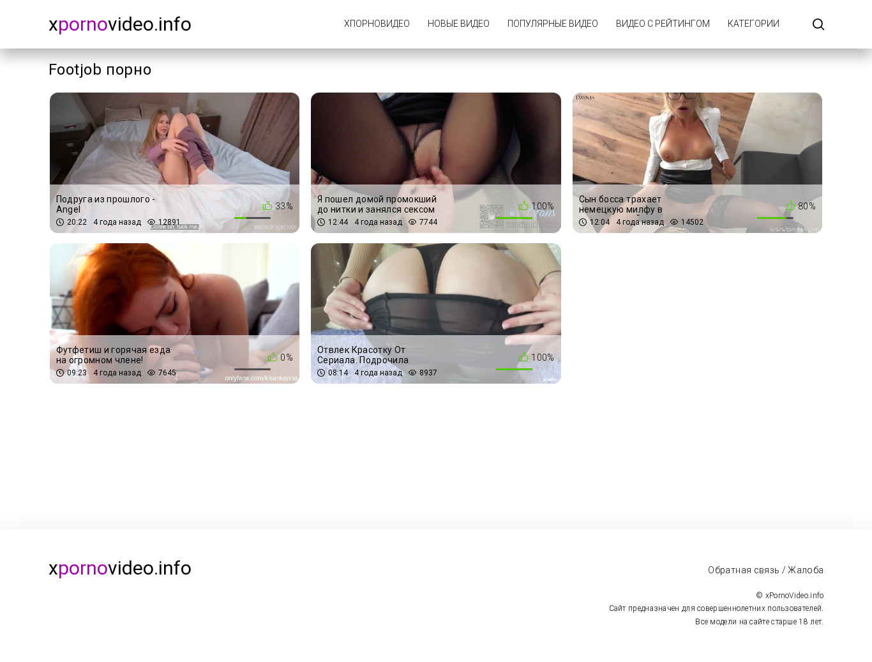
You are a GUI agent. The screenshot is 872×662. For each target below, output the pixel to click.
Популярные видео (552, 24)
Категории (753, 24)
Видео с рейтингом (663, 24)
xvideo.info (120, 24)
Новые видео (459, 24)
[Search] (818, 25)
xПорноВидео (377, 24)
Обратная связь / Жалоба (765, 570)
